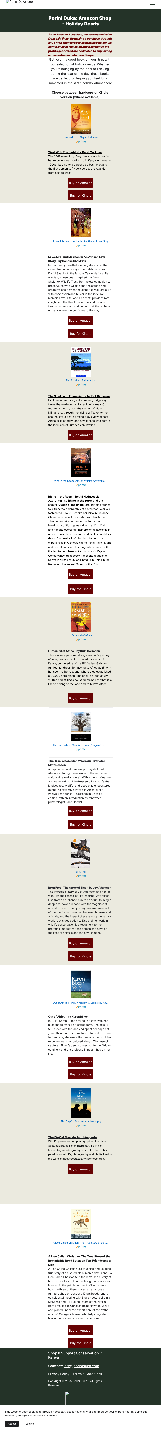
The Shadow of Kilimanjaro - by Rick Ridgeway (79, 396)
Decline (29, 1423)
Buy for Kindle (80, 195)
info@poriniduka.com (81, 1366)
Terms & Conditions (87, 1374)
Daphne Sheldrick (74, 261)
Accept (12, 1423)
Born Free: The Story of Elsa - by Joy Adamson (79, 887)
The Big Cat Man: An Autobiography (72, 1137)
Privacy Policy (58, 1374)
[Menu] (152, 4)
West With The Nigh (61, 152)
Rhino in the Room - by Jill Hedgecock (73, 496)
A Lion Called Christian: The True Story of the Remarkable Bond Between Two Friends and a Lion (79, 1260)
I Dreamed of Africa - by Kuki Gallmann (74, 651)
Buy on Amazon (80, 183)
